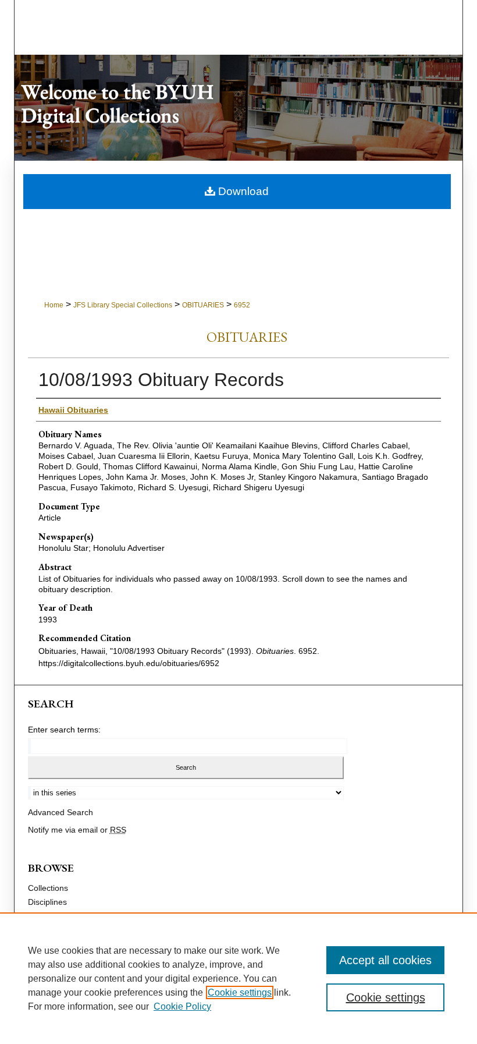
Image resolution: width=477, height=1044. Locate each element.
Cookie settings (240, 992)
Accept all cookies (385, 960)
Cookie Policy (182, 1006)
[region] (238, 978)
